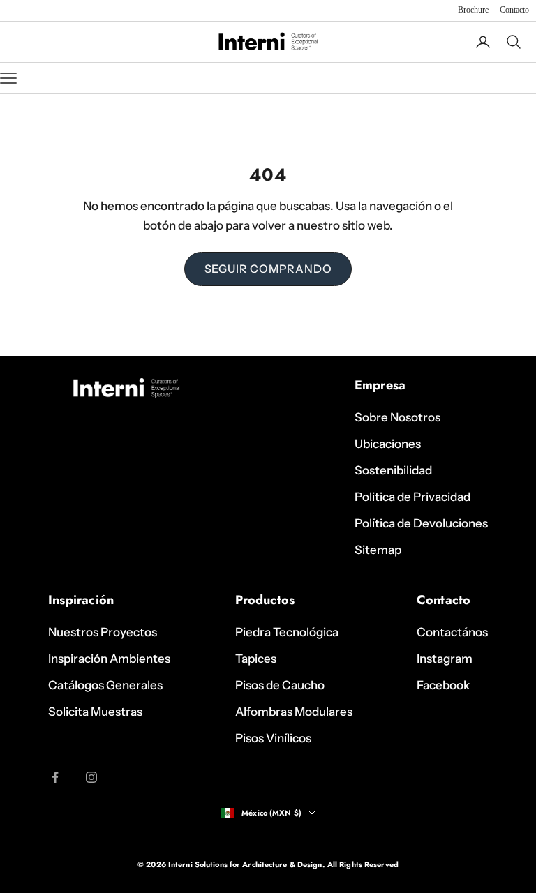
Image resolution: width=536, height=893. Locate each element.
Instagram (444, 659)
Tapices (255, 659)
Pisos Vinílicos (273, 738)
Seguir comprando (268, 269)
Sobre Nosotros (397, 417)
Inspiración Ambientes (109, 659)
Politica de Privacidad (412, 497)
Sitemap (378, 550)
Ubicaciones (388, 444)
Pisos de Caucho (280, 685)
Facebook (443, 685)
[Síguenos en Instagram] (91, 777)
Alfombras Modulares (293, 712)
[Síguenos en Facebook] (55, 777)
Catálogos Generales (105, 685)
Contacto (514, 10)
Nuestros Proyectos (102, 632)
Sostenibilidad (393, 470)
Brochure (473, 10)
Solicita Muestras (95, 712)
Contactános (452, 632)
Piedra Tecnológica (286, 632)
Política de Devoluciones (421, 523)
